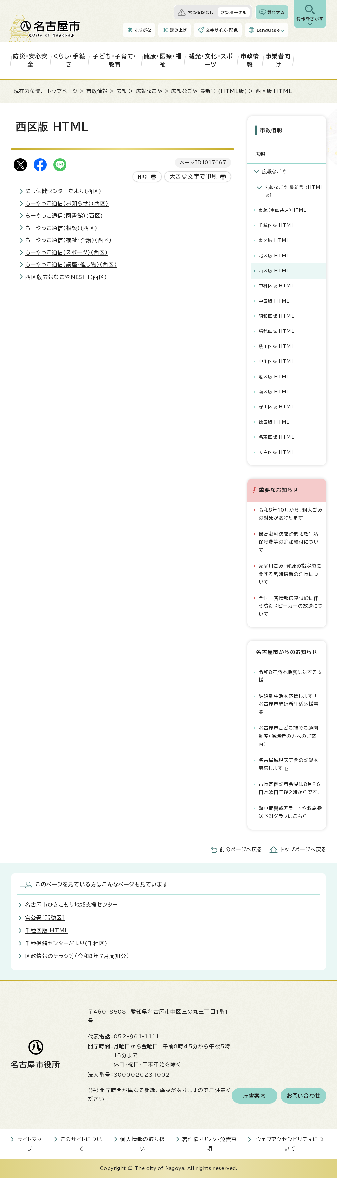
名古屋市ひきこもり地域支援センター (71, 904)
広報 (122, 91)
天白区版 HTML (276, 452)
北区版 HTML (274, 256)
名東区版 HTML (276, 437)
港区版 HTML (274, 377)
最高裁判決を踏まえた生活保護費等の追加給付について (289, 541)
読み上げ (178, 30)
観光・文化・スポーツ (211, 60)
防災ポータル (233, 12)
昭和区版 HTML (276, 316)
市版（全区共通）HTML (282, 210)
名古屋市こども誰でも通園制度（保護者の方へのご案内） (288, 736)
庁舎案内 (254, 1095)
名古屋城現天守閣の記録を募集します (289, 764)
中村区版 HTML (276, 286)
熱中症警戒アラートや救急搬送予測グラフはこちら (290, 812)
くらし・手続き (69, 60)
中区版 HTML (274, 301)
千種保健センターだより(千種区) (66, 943)
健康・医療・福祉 (163, 60)
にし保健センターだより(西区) (63, 191)
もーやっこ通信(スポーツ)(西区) (66, 252)
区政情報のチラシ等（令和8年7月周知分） (77, 956)
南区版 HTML (274, 392)
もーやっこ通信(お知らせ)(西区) (67, 203)
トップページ (63, 91)
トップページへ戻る (303, 849)
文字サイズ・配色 (222, 30)
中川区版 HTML (276, 361)
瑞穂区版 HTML (276, 331)
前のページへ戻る (241, 849)
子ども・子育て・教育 (115, 60)
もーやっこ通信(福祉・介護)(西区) (68, 240)
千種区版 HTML (276, 225)
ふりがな (143, 30)
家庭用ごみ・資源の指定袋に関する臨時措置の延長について (290, 573)
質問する (276, 12)
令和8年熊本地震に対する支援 (291, 676)
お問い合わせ (304, 1095)
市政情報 (250, 60)
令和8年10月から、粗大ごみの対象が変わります (291, 513)
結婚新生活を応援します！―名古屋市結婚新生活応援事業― (291, 704)
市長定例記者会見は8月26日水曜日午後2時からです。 (290, 788)
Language (268, 30)
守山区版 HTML (276, 407)
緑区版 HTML (274, 422)
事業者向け (278, 60)
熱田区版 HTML (276, 346)
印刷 (143, 176)
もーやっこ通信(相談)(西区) (61, 228)
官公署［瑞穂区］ (45, 917)
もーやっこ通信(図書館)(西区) (64, 215)
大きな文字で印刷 (193, 176)
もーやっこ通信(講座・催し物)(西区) (71, 264)
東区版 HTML (274, 240)
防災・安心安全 (30, 60)
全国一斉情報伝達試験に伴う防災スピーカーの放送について (291, 606)
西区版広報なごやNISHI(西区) (66, 277)
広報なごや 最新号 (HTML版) (209, 91)
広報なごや (149, 91)
